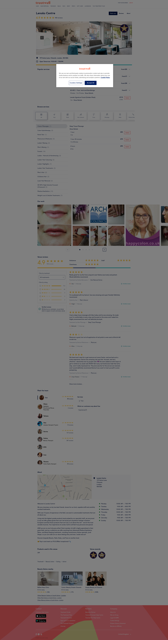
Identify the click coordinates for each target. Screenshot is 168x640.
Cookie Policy (105, 77)
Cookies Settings (76, 83)
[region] (84, 75)
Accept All (90, 83)
